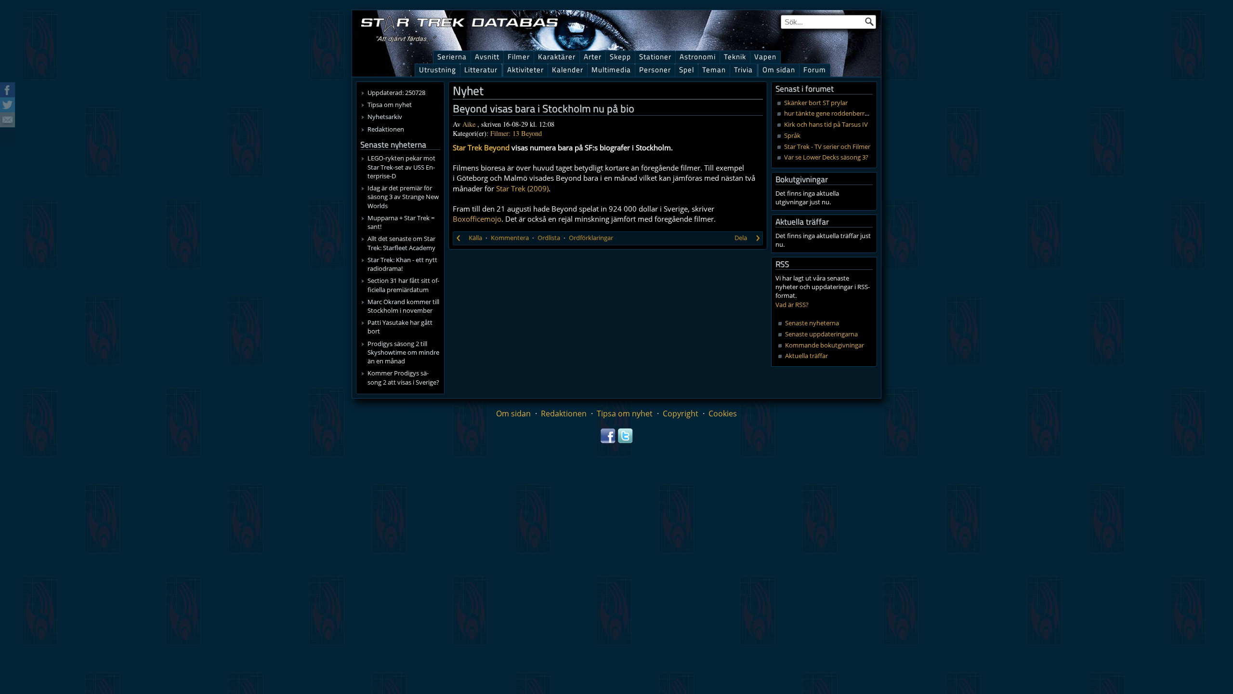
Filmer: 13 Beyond (516, 133)
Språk (792, 135)
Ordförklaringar (591, 237)
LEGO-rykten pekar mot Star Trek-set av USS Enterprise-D (401, 167)
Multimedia (611, 69)
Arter (593, 56)
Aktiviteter (525, 69)
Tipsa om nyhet (389, 104)
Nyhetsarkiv (384, 116)
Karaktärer (557, 56)
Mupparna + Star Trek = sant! (400, 222)
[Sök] (869, 21)
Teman (714, 69)
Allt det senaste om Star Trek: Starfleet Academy (401, 243)
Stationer (655, 56)
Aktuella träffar (806, 355)
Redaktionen (385, 129)
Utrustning (437, 69)
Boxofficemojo (477, 219)
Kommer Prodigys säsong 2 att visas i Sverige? (403, 377)
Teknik (735, 56)
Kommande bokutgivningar (824, 345)
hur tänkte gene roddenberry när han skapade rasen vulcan (869, 113)
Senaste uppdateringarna (821, 334)
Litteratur (481, 69)
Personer (655, 69)
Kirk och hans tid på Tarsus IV (826, 124)
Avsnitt (487, 56)
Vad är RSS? (792, 304)
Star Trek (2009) (522, 188)
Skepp (620, 56)
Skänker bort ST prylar (816, 102)
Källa (475, 237)
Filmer (519, 56)
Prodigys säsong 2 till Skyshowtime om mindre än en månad (403, 352)
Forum (814, 69)
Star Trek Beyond (481, 147)
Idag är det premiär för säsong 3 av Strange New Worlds (403, 197)
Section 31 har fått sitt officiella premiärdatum (403, 285)
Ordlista (549, 237)
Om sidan (778, 69)
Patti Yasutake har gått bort (400, 326)
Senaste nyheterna (812, 323)
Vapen (765, 56)
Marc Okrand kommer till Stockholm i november (403, 306)
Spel (686, 69)
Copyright (680, 413)
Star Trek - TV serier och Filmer (827, 146)
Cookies (722, 413)
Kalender (567, 69)
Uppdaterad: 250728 (396, 92)
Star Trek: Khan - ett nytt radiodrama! (402, 264)
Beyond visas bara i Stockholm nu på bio (543, 108)
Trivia (743, 69)
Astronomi (698, 56)
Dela (741, 237)
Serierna (452, 56)
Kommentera (510, 237)
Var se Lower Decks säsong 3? (826, 157)
